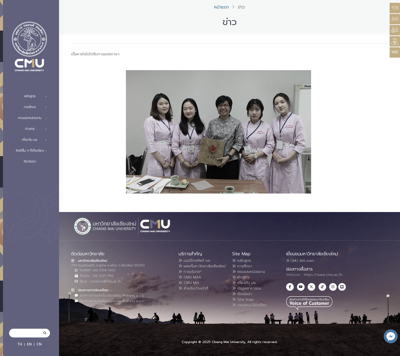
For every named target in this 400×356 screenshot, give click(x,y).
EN (29, 344)
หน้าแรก (221, 7)
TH (19, 344)
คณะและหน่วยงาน (250, 272)
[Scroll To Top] (392, 351)
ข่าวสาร (243, 277)
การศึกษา (244, 266)
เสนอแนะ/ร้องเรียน (251, 305)
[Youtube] (301, 287)
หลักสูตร (243, 260)
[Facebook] (290, 287)
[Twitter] (311, 287)
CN (39, 344)
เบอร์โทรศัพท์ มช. (196, 260)
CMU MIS (190, 283)
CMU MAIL (192, 277)
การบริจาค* (192, 272)
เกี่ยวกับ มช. (246, 283)
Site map (244, 299)
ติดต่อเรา (30, 161)
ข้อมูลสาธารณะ (248, 288)
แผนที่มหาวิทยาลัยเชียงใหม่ (204, 266)
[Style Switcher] (395, 19)
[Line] (342, 287)
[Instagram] (333, 287)
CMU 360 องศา (301, 260)
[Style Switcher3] (395, 8)
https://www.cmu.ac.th (323, 275)
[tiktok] (322, 287)
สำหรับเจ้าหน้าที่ (195, 288)
